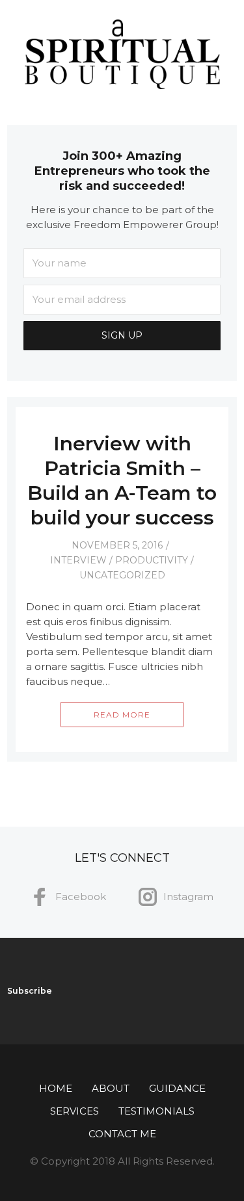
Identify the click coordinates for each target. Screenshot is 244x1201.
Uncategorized (122, 575)
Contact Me (122, 1134)
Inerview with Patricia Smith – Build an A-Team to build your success (122, 481)
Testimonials (156, 1111)
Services (74, 1111)
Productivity (151, 560)
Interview (78, 560)
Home (55, 1088)
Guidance (177, 1088)
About (110, 1088)
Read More (122, 714)
